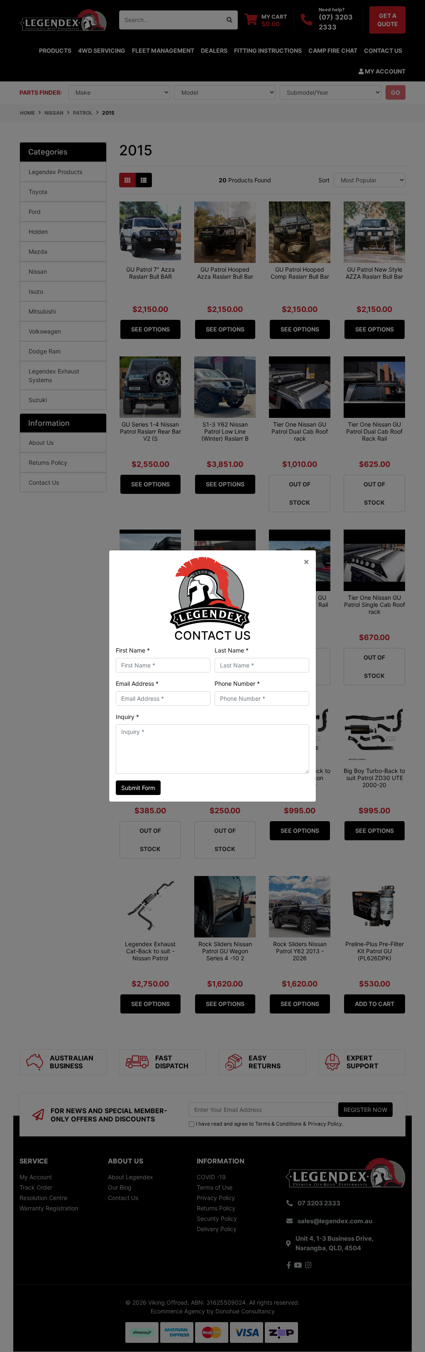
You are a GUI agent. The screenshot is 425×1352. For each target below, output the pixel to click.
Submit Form (138, 787)
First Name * (133, 650)
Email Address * (137, 683)
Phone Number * (237, 683)
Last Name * (232, 650)
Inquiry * (127, 716)
